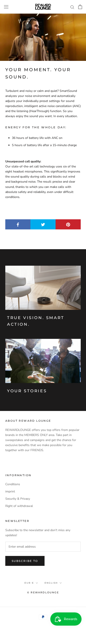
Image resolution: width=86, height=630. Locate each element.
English (51, 582)
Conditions (12, 484)
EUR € (29, 582)
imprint (10, 491)
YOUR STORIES (27, 391)
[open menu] (6, 7)
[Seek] (72, 7)
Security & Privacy (17, 499)
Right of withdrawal (19, 506)
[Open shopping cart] (80, 7)
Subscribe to (25, 561)
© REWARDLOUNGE (43, 592)
